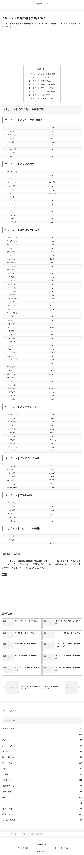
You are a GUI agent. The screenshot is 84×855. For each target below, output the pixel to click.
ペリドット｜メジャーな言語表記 (44, 77)
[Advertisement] (42, 47)
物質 (5, 574)
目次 (39, 69)
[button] (80, 710)
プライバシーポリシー (62, 848)
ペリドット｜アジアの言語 (41, 81)
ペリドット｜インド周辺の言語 (43, 91)
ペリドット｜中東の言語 (40, 95)
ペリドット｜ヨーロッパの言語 (43, 84)
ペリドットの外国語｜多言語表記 (42, 74)
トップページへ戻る (21, 848)
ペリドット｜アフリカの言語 (42, 88)
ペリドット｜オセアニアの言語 (43, 99)
